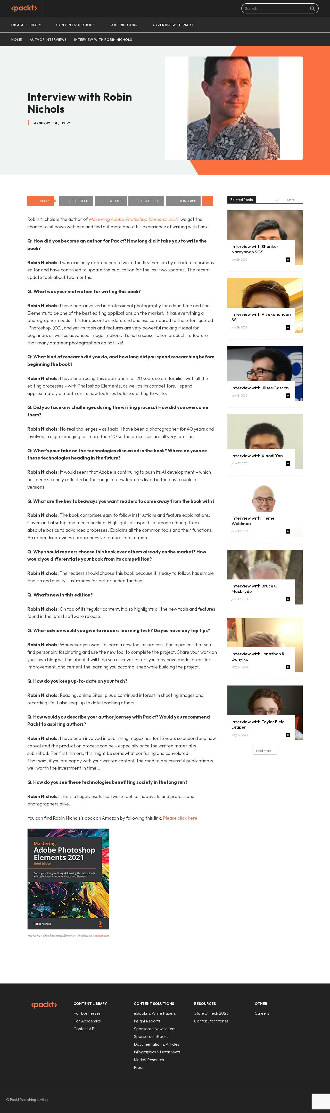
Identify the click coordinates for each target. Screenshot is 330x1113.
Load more (263, 751)
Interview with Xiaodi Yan (257, 455)
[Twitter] (309, 1100)
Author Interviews (48, 39)
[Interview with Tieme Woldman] (265, 509)
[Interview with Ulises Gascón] (265, 373)
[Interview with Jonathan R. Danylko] (265, 645)
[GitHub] (287, 1100)
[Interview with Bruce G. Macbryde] (265, 577)
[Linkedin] (298, 1100)
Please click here (180, 818)
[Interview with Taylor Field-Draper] (265, 712)
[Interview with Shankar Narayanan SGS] (265, 237)
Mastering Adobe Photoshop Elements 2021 (133, 219)
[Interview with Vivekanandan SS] (265, 305)
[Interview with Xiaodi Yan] (265, 441)
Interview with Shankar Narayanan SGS (255, 249)
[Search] (312, 8)
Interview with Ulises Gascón (260, 387)
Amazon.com (100, 935)
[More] (207, 201)
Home (16, 39)
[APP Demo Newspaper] (24, 8)
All (277, 200)
